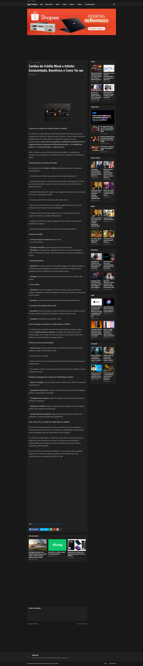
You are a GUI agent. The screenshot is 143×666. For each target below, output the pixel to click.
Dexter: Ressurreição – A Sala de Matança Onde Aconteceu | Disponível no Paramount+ (109, 376)
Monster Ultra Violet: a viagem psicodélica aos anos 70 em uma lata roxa (109, 193)
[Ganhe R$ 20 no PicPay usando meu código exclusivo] (57, 545)
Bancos (39, 62)
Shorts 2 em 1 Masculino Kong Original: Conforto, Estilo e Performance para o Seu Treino (96, 96)
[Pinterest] (54, 529)
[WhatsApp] (51, 529)
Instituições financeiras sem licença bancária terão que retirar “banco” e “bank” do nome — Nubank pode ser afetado (38, 554)
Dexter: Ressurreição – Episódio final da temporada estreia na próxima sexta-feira (96, 375)
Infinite (52, 524)
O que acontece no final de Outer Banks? (109, 218)
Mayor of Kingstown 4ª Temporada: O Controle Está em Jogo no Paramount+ (96, 358)
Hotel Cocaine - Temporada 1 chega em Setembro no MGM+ (107, 148)
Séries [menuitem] (57, 4)
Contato (33, 1)
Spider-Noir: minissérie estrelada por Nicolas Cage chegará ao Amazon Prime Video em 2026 (109, 284)
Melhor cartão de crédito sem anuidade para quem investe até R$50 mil (76, 554)
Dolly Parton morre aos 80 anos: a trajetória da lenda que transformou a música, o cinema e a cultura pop (109, 173)
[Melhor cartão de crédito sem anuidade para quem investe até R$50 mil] (77, 545)
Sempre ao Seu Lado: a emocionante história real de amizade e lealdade (109, 358)
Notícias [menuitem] (71, 4)
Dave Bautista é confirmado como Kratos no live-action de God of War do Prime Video (96, 265)
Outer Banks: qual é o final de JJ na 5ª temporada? (96, 240)
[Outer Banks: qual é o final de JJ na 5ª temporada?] (96, 233)
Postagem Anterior (33, 623)
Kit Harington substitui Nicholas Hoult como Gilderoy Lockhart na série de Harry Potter (96, 173)
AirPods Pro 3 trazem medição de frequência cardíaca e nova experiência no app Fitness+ (109, 76)
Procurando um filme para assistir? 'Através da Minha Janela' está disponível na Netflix (107, 129)
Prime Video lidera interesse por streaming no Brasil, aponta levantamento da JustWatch (109, 265)
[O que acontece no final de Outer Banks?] (109, 213)
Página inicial (32, 62)
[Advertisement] (71, 46)
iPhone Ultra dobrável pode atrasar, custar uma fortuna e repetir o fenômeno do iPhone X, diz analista (96, 333)
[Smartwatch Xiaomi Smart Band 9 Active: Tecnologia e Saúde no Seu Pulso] (109, 87)
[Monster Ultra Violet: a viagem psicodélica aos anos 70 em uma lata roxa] (109, 185)
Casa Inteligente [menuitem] (89, 4)
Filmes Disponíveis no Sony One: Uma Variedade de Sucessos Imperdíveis (101, 118)
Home (28, 1)
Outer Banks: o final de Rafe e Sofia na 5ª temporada (109, 240)
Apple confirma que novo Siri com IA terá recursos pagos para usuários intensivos (109, 309)
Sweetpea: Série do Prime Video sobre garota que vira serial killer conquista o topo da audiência (96, 284)
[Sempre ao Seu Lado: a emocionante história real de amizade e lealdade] (109, 350)
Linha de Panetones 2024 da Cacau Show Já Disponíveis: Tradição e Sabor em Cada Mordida (107, 139)
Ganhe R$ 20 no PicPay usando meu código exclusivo (56, 553)
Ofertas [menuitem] (79, 4)
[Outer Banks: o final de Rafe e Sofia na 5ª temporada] (109, 233)
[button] (114, 4)
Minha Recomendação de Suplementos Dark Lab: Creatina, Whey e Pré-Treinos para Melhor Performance (96, 76)
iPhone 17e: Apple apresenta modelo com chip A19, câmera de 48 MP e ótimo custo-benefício (109, 333)
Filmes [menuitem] (64, 4)
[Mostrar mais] (61, 529)
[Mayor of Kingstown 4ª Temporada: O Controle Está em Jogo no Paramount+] (96, 350)
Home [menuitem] (41, 4)
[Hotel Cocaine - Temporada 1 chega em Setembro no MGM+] (95, 148)
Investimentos (58, 524)
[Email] (57, 529)
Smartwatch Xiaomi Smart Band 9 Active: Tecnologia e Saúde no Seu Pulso (109, 95)
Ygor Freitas (32, 4)
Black (38, 524)
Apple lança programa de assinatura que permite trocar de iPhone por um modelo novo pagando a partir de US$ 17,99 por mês (96, 311)
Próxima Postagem (82, 623)
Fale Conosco (112, 663)
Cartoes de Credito (45, 524)
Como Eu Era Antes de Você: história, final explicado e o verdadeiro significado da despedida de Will (96, 194)
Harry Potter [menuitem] (48, 4)
